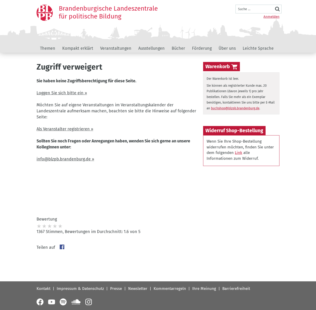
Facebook (62, 247)
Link (238, 152)
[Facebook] (40, 301)
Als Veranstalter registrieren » (65, 129)
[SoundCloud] (76, 301)
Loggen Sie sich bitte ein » (62, 92)
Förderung (202, 48)
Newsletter (137, 288)
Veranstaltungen (115, 48)
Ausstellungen (151, 48)
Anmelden (271, 17)
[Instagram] (88, 301)
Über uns (227, 48)
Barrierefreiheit (236, 288)
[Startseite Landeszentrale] (45, 13)
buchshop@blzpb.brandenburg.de (235, 108)
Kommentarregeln (170, 288)
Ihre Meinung (204, 288)
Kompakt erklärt (77, 48)
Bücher (178, 48)
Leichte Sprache (258, 48)
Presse (116, 288)
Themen (47, 48)
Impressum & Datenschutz (80, 288)
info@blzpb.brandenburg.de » (65, 159)
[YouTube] (51, 301)
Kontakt (43, 288)
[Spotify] (63, 301)
